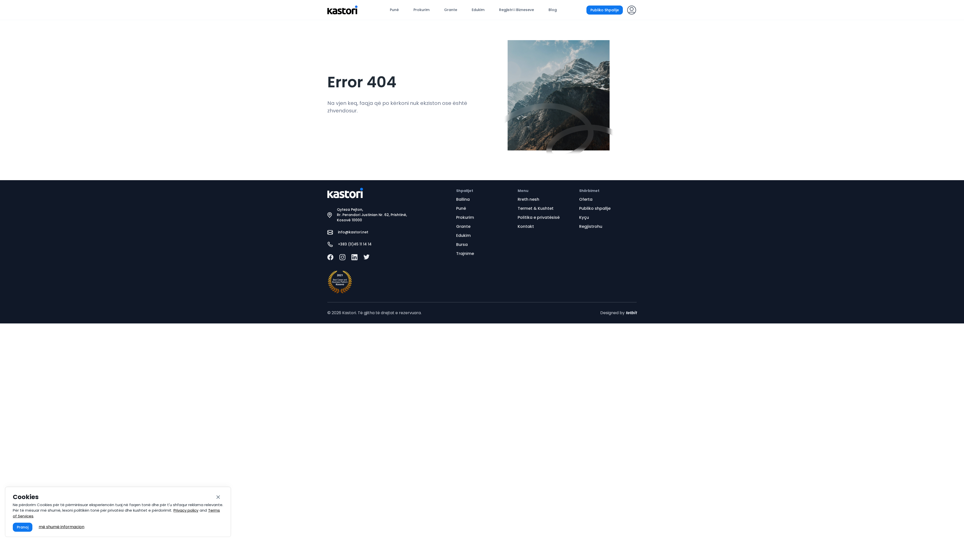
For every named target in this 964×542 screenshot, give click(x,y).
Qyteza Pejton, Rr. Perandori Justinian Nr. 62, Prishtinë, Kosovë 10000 (372, 215)
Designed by (618, 313)
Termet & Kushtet (536, 208)
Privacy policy (185, 510)
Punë (394, 9)
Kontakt (526, 226)
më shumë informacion (61, 527)
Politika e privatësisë (539, 217)
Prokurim (421, 9)
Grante (450, 9)
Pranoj (22, 527)
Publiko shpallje (595, 208)
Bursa (462, 244)
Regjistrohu (590, 226)
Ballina (463, 199)
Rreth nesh (528, 199)
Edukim (478, 9)
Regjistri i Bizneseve (516, 9)
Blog (553, 9)
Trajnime (465, 253)
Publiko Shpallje (604, 10)
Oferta (585, 199)
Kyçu (584, 217)
